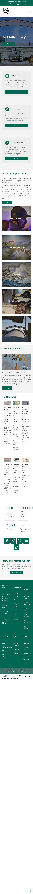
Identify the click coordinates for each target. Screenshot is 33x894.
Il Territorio (5, 656)
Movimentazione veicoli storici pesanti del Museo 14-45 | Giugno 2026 (9, 414)
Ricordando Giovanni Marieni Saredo (16, 467)
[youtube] (26, 541)
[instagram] (13, 541)
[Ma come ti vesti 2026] (25, 460)
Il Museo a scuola (16, 654)
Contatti (16, 620)
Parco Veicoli (25, 609)
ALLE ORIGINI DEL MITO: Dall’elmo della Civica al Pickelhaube (26, 413)
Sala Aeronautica (27, 621)
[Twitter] (8, 620)
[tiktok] (16, 547)
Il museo (5, 643)
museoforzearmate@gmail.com (20, 1)
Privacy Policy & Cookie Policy (16, 671)
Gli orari (16, 600)
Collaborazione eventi (27, 654)
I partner (5, 651)
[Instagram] (6, 620)
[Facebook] (3, 620)
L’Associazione (6, 647)
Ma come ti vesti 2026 (25, 466)
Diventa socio (26, 648)
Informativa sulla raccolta (10, 678)
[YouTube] (3, 623)
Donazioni (26, 643)
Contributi (26, 659)
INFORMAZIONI (17, 587)
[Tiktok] (6, 623)
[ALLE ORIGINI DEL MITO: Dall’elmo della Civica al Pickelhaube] (25, 403)
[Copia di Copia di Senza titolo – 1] (16, 355)
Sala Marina (26, 627)
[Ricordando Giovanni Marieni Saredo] (16, 460)
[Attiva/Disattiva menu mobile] (30, 12)
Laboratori (16, 649)
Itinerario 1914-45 (26, 597)
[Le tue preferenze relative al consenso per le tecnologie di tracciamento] (30, 891)
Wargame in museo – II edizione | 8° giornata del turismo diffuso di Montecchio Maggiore (16, 417)
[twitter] (20, 541)
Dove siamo (15, 614)
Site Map (24, 671)
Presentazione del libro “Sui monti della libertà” (8, 468)
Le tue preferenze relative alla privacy (18, 676)
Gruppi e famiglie (16, 605)
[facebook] (7, 541)
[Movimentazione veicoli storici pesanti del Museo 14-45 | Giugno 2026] (7, 403)
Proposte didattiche (16, 644)
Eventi (15, 610)
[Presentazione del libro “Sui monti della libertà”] (7, 460)
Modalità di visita (16, 595)
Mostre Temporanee (27, 603)
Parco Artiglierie (26, 615)
